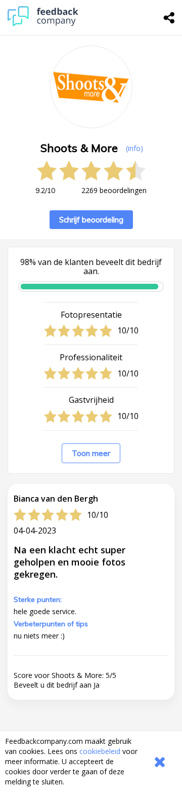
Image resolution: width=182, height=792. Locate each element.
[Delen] (169, 18)
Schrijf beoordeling (91, 219)
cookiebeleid (99, 751)
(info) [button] (134, 148)
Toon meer (91, 453)
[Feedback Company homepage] (43, 23)
